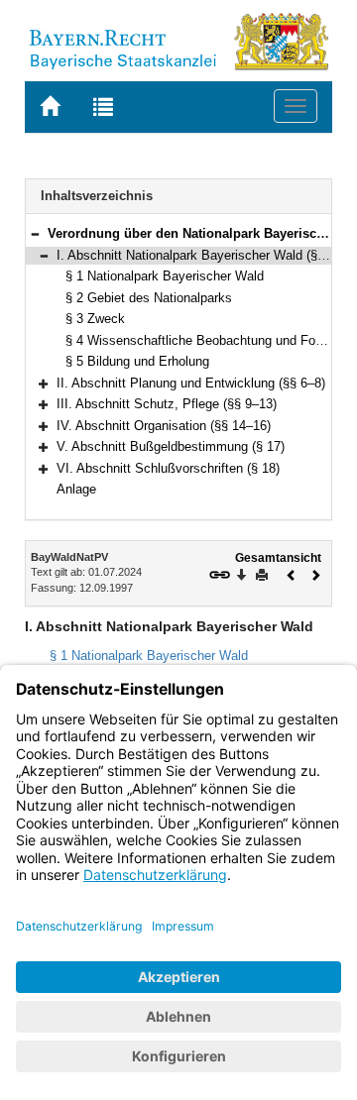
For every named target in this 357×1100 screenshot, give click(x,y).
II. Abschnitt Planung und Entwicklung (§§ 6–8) (191, 383)
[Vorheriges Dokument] (292, 573)
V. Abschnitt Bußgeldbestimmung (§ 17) (171, 446)
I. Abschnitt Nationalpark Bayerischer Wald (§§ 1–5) (205, 255)
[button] (35, 233)
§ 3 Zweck (95, 318)
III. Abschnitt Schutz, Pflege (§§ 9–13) (167, 403)
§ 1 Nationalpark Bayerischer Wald (164, 276)
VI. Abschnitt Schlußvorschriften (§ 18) (168, 468)
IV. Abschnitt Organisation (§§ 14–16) (164, 425)
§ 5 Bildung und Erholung (137, 361)
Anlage (76, 489)
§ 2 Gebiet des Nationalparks (148, 297)
